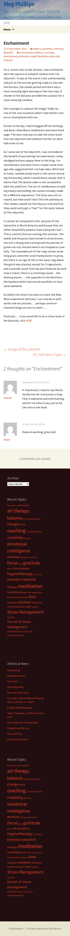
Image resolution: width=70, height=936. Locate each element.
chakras (37, 519)
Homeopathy (21, 568)
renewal (24, 602)
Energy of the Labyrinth (22, 349)
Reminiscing (13, 670)
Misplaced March (16, 675)
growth (10, 569)
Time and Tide (14, 733)
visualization (27, 631)
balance (37, 48)
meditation (30, 586)
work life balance (15, 635)
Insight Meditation (39, 56)
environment (10, 56)
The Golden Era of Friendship (22, 722)
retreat (11, 606)
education (27, 538)
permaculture (13, 597)
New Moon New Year (18, 739)
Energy (23, 557)
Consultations (16, 928)
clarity (22, 524)
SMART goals (31, 606)
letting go (12, 587)
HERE (29, 320)
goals (20, 564)
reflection (24, 597)
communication (34, 531)
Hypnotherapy (19, 573)
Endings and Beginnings (19, 707)
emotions (13, 557)
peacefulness (37, 592)
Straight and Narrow (18, 728)
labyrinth (8, 52)
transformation (14, 631)
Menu (7, 29)
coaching (49, 52)
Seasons (8, 60)
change (12, 524)
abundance (11, 505)
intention (58, 48)
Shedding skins (15, 687)
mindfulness (14, 592)
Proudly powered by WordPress (44, 928)
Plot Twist (12, 681)
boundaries (28, 518)
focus (12, 563)
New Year (27, 592)
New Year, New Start (18, 692)
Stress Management (25, 612)
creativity (15, 537)
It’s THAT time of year (49, 354)
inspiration (37, 574)
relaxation (12, 602)
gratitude (48, 48)
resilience (36, 602)
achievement (26, 52)
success (10, 617)
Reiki (32, 597)
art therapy (18, 511)
